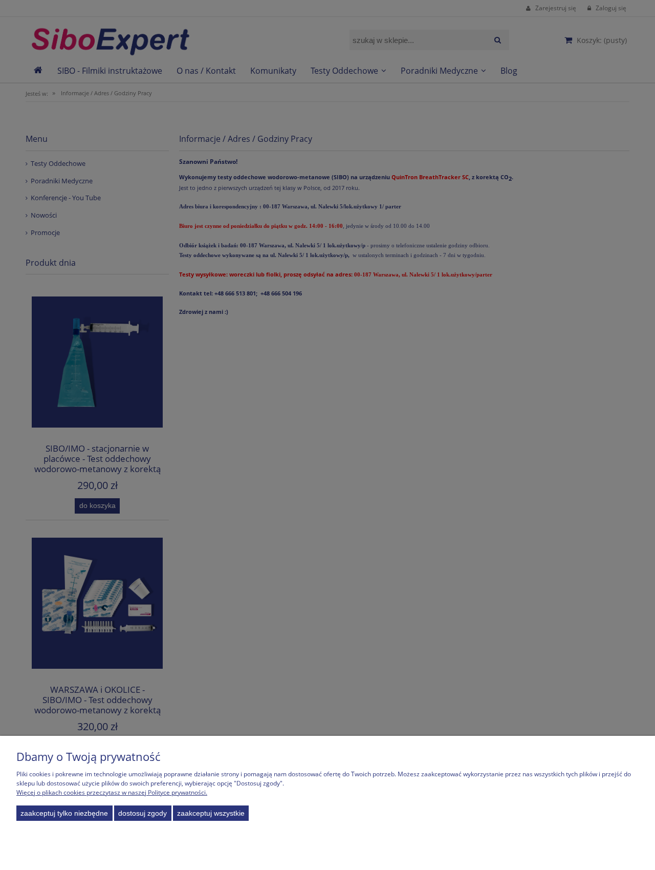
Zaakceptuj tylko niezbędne (64, 813)
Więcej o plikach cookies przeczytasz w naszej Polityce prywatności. (111, 792)
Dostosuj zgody (142, 813)
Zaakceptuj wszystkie (211, 813)
